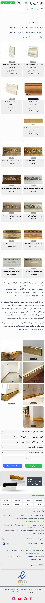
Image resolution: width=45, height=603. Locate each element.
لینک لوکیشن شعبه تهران (34, 522)
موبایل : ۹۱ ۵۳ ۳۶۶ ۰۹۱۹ (35, 544)
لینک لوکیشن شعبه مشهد (33, 554)
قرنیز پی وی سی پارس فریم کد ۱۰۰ (33, 128)
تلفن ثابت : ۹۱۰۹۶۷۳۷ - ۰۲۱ (34, 539)
